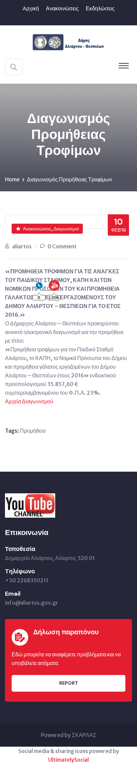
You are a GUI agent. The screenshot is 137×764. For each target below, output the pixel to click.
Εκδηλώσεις (100, 8)
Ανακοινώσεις (62, 8)
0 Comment (62, 246)
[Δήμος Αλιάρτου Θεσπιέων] (69, 41)
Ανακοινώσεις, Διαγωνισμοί (51, 229)
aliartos (22, 246)
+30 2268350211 (26, 580)
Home (12, 179)
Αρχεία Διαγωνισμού (29, 401)
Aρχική (31, 8)
